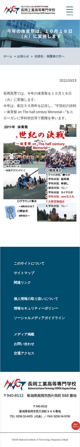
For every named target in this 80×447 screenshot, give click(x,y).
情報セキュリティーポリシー (36, 308)
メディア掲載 (24, 334)
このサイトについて (29, 263)
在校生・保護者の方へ (49, 56)
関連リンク (22, 282)
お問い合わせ (24, 344)
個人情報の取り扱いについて (36, 298)
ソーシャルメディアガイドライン (39, 318)
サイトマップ (24, 273)
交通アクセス (24, 353)
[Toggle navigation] (69, 11)
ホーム (7, 56)
